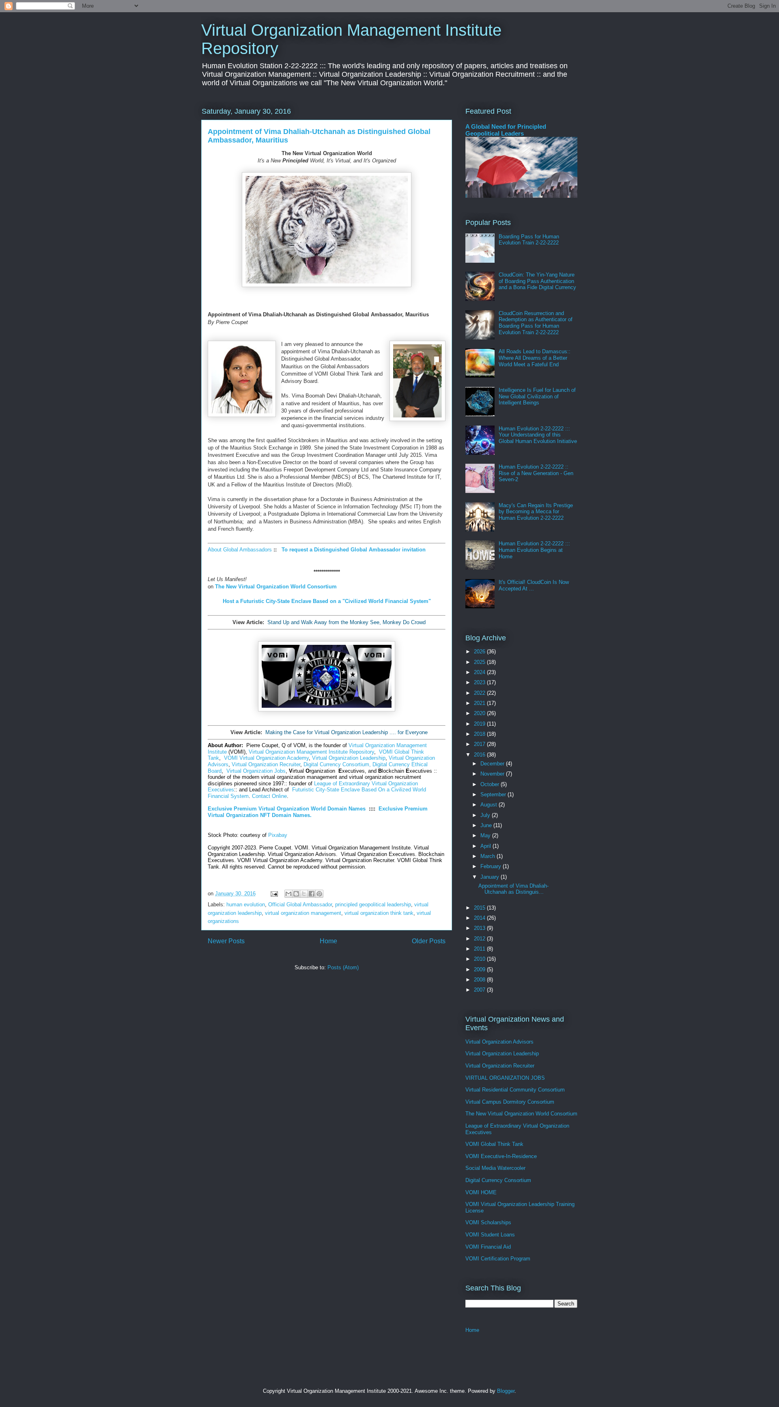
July (486, 815)
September (494, 794)
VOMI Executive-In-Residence (501, 1156)
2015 (480, 908)
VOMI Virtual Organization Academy (266, 758)
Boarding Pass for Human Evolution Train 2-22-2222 (529, 239)
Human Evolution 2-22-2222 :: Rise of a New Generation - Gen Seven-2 (536, 473)
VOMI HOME (481, 1192)
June (486, 825)
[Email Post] (274, 893)
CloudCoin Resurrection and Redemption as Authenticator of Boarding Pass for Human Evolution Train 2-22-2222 (535, 322)
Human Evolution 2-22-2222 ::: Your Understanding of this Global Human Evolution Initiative (538, 435)
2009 (480, 969)
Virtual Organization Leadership (348, 758)
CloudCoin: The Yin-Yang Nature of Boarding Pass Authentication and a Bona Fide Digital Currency (537, 281)
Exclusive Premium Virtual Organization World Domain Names (287, 809)
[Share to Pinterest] (319, 894)
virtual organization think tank (378, 913)
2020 (480, 713)
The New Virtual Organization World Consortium (521, 1114)
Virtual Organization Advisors (499, 1042)
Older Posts (428, 941)
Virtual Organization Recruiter (266, 764)
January (490, 877)
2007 (480, 990)
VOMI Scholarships (488, 1222)
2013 (480, 928)
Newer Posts (226, 941)
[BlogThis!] (296, 894)
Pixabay (277, 835)
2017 (480, 744)
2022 (480, 693)
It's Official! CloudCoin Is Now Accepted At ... (534, 585)
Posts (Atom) (343, 967)
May (486, 835)
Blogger (505, 1391)
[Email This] (288, 894)
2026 (480, 651)
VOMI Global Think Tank (494, 1144)
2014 (480, 918)
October (490, 784)
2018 (480, 734)
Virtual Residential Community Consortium (515, 1090)
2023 (480, 682)
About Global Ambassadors (240, 550)
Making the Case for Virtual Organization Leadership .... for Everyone (346, 732)
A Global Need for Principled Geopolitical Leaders (505, 130)
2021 (480, 703)
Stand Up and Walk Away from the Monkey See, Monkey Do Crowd (346, 622)
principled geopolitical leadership (373, 904)
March (488, 856)
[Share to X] (304, 894)
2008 (480, 980)
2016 (480, 755)
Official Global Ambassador (300, 904)
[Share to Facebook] (312, 894)
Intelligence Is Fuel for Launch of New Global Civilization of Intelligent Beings (537, 396)
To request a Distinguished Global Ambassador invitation (354, 550)
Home (328, 941)
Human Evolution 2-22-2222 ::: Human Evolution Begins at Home (534, 549)
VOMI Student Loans (490, 1235)
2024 (480, 672)
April (486, 846)
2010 (480, 959)
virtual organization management (303, 913)
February (491, 866)
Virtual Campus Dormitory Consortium (509, 1102)
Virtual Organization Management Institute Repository (311, 752)
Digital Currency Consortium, (337, 764)
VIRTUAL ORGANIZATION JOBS (505, 1078)
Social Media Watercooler (495, 1168)
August (489, 805)
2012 (480, 939)
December (493, 764)
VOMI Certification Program (497, 1259)
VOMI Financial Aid (488, 1247)
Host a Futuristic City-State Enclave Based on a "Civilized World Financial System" (327, 601)
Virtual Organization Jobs (256, 771)
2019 (480, 724)
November (493, 774)
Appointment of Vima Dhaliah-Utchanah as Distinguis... (513, 889)
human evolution (245, 904)
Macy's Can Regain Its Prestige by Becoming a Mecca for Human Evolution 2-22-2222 (536, 511)
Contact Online (269, 796)
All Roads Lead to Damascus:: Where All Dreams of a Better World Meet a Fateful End (534, 357)
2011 (480, 949)
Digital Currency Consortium (498, 1180)
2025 (480, 662)
